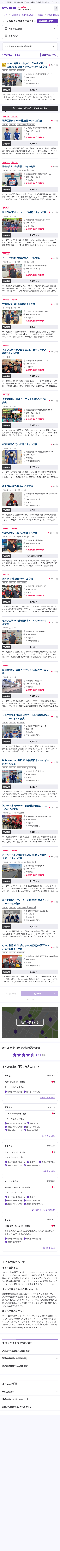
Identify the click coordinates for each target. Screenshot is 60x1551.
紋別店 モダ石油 (49, 1248)
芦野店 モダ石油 (49, 1171)
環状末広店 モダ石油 (47, 1097)
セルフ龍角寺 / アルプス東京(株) (43, 1209)
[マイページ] (56, 8)
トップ (4, 15)
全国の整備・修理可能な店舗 (22, 15)
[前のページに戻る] (4, 21)
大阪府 (40, 15)
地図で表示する (49, 54)
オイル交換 (13, 35)
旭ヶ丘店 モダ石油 (48, 1136)
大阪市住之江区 (53, 15)
